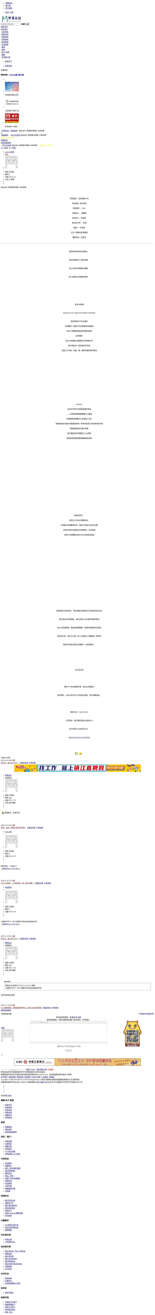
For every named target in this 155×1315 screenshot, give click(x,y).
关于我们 (4, 1077)
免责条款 (20, 1077)
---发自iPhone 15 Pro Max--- (10, 869)
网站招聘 (12, 1077)
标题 (2, 27)
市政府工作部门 (11, 1302)
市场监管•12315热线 (12, 1154)
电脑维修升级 (10, 1188)
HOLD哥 (8, 832)
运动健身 (8, 1183)
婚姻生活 (8, 1115)
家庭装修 (14, 131)
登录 (7, 12)
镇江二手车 (9, 1176)
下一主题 (12, 148)
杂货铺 (7, 1191)
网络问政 (5, 34)
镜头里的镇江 (10, 1208)
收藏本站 (8, 3)
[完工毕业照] (15, 135)
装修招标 (8, 1129)
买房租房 (5, 39)
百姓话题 (8, 1141)
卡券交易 (8, 1186)
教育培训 (8, 1173)
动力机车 (8, 1269)
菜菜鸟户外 (9, 1203)
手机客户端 (6, 57)
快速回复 (4, 140)
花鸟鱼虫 (8, 1216)
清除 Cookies (30, 1069)
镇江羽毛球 (9, 1256)
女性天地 (8, 1110)
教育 (3, 47)
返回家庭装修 (6, 143)
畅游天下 (8, 1211)
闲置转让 (8, 1166)
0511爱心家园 (10, 1151)
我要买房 (8, 1146)
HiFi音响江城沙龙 (11, 1225)
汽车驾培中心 (10, 1242)
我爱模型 (8, 1230)
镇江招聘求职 (10, 1171)
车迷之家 (8, 1239)
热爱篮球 (8, 1266)
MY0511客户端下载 (16, 75)
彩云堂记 (8, 887)
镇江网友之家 (42, 1069)
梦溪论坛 (5, 131)
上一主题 (4, 148)
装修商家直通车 (11, 1132)
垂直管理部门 (10, 1305)
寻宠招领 (8, 1149)
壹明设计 (8, 775)
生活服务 (5, 44)
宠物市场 (8, 1181)
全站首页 (4, 29)
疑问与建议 (9, 1293)
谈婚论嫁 (8, 1107)
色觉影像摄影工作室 (12, 1283)
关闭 (9, 1096)
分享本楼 (32, 763)
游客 (3, 1028)
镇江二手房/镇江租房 (13, 1168)
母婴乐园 (8, 66)
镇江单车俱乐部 (11, 1205)
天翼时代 (8, 1281)
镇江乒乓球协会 (11, 1259)
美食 (7, 52)
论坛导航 (5, 32)
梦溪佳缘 (8, 1117)
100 (10, 798)
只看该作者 (24, 763)
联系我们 (28, 1077)
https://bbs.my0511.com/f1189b (79, 737)
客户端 (8, 6)
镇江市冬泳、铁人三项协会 (15, 1251)
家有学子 (8, 61)
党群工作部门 (10, 1307)
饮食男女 (8, 1144)
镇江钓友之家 (10, 1200)
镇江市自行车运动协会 (13, 1264)
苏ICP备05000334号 (44, 1082)
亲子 (3, 52)
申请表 (51, 1077)
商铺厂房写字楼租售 (12, 1178)
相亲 (3, 50)
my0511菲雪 (9, 152)
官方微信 (8, 8)
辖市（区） (9, 1312)
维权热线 (8, 1278)
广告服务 (44, 1077)
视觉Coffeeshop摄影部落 (14, 1213)
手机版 (50, 1069)
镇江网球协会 (10, 1261)
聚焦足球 (8, 1254)
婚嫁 (3, 55)
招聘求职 (5, 37)
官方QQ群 (36, 1077)
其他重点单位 (10, 1310)
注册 (11, 12)
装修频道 (5, 42)
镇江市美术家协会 (12, 1227)
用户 (6, 27)
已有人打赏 (5, 758)
